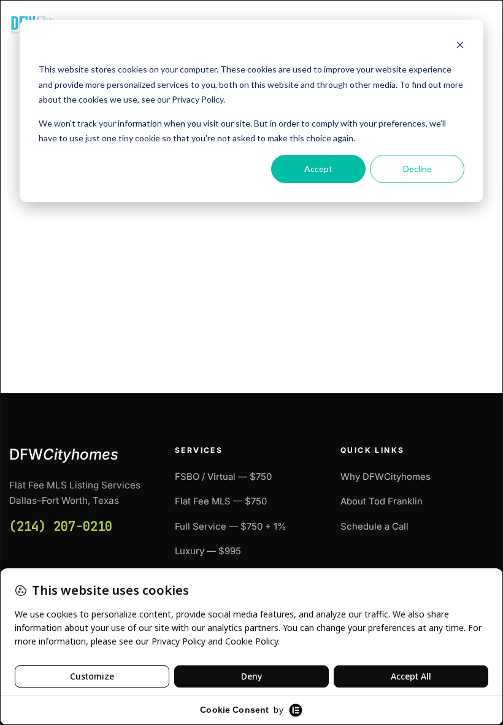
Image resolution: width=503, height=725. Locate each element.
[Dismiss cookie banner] (460, 46)
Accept (318, 168)
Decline (417, 168)
